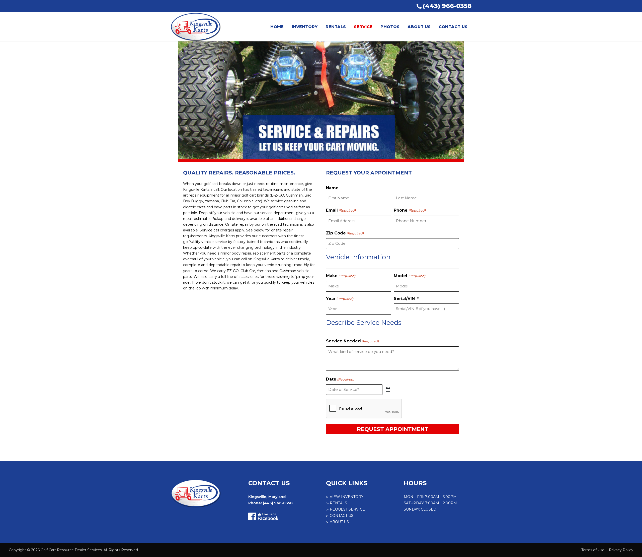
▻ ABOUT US (337, 522)
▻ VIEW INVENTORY (344, 496)
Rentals (336, 26)
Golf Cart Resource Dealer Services (71, 550)
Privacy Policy (621, 550)
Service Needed (352, 341)
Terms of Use (592, 550)
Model (409, 275)
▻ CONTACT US (339, 515)
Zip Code (345, 233)
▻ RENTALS (336, 503)
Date (340, 379)
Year (339, 298)
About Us (419, 26)
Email (341, 210)
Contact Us (453, 26)
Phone (409, 210)
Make (340, 275)
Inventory (304, 26)
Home (277, 26)
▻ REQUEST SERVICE (345, 509)
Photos (389, 26)
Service (363, 26)
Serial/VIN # (406, 298)
